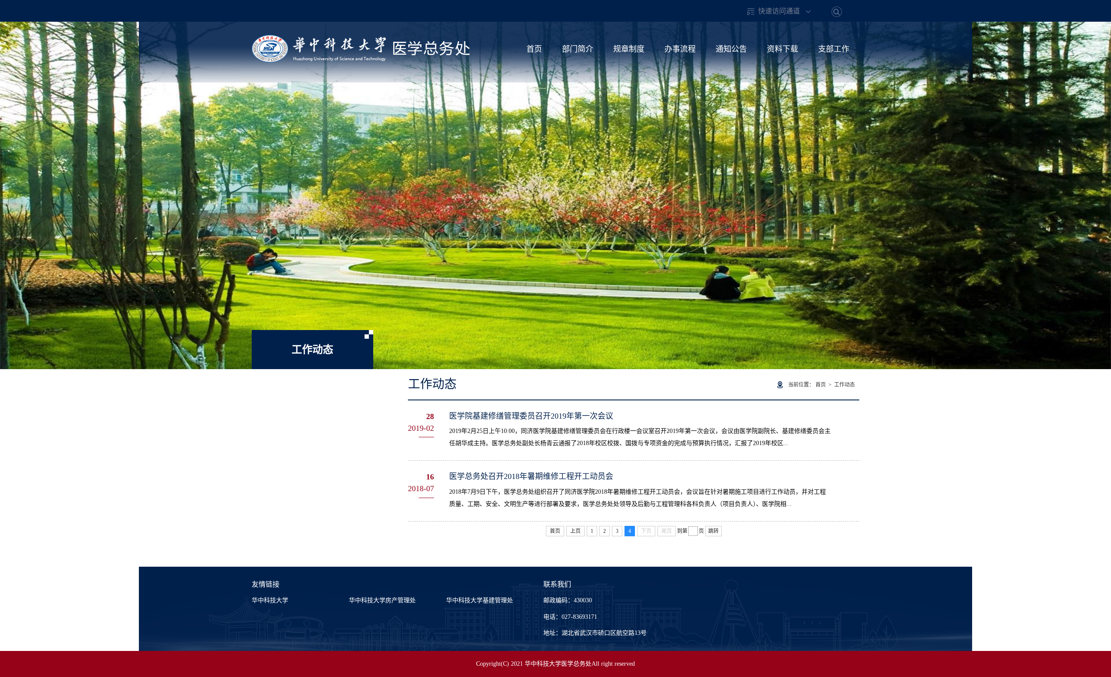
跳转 (713, 531)
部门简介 (577, 49)
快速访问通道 (779, 11)
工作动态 (844, 385)
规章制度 (628, 49)
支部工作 (833, 49)
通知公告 (731, 49)
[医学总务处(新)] (361, 39)
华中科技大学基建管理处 (479, 600)
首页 (534, 49)
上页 (575, 531)
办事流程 (680, 49)
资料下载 (782, 49)
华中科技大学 (270, 600)
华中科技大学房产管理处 (382, 600)
